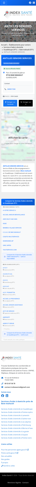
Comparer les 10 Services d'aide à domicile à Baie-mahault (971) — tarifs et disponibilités (19, 256)
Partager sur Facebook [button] (11, 103)
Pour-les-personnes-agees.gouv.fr (14, 450)
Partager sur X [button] (27, 103)
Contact (25, 482)
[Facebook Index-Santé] (30, 3)
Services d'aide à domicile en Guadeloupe (16, 409)
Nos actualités (6, 456)
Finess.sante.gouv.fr (9, 453)
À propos (4, 462)
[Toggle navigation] (4, 3)
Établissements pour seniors (20, 45)
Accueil (4, 45)
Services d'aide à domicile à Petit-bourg (16, 425)
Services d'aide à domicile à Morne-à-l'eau (17, 428)
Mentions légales (14, 482)
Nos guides (5, 459)
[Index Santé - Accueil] (18, 13)
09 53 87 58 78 (10, 383)
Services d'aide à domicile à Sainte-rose (16, 419)
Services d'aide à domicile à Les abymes (16, 422)
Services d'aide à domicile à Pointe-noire (16, 438)
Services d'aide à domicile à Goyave (14, 435)
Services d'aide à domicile (13, 47)
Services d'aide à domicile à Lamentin (15, 415)
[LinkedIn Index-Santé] (34, 3)
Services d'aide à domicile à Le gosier (15, 431)
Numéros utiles (9, 466)
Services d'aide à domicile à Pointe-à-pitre (17, 412)
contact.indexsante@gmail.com (17, 387)
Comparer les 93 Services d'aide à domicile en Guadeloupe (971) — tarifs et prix (19, 334)
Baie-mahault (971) (26, 50)
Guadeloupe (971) (10, 50)
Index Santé (7, 475)
